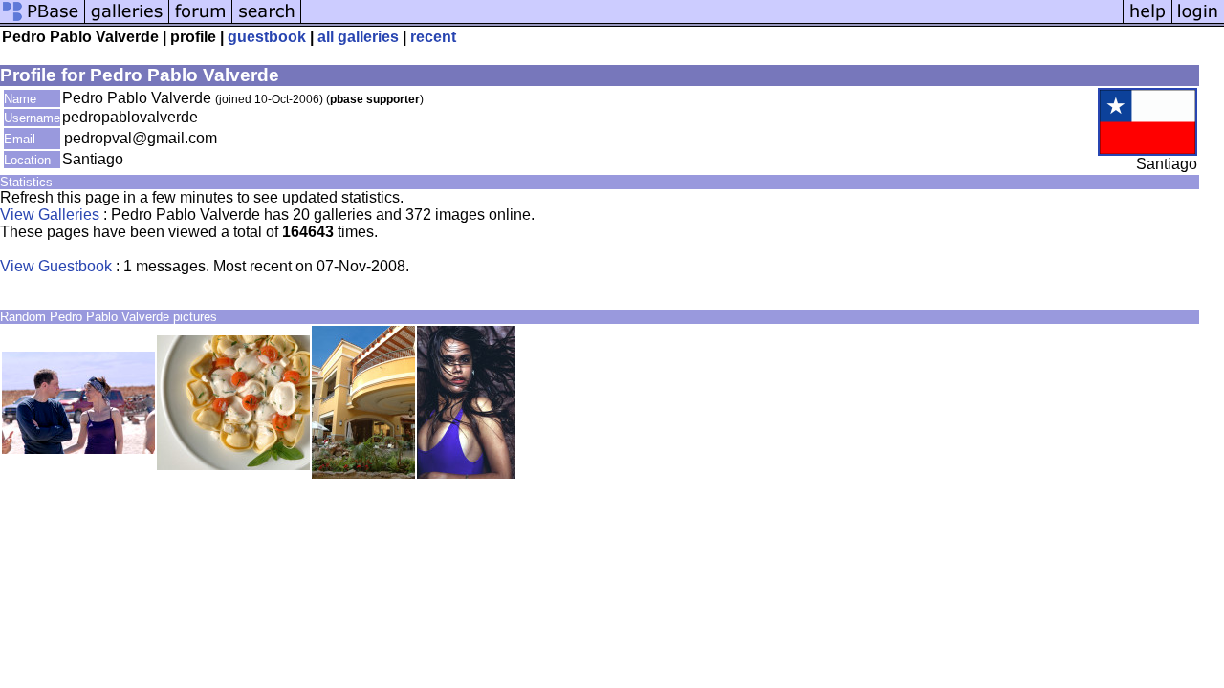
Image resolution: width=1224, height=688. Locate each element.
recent (433, 37)
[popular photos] (712, 21)
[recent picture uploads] (127, 21)
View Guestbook (56, 266)
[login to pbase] (1198, 21)
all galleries (358, 37)
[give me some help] (1147, 21)
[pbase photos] (42, 21)
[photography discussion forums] (200, 21)
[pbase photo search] (266, 21)
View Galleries (49, 214)
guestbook (267, 37)
